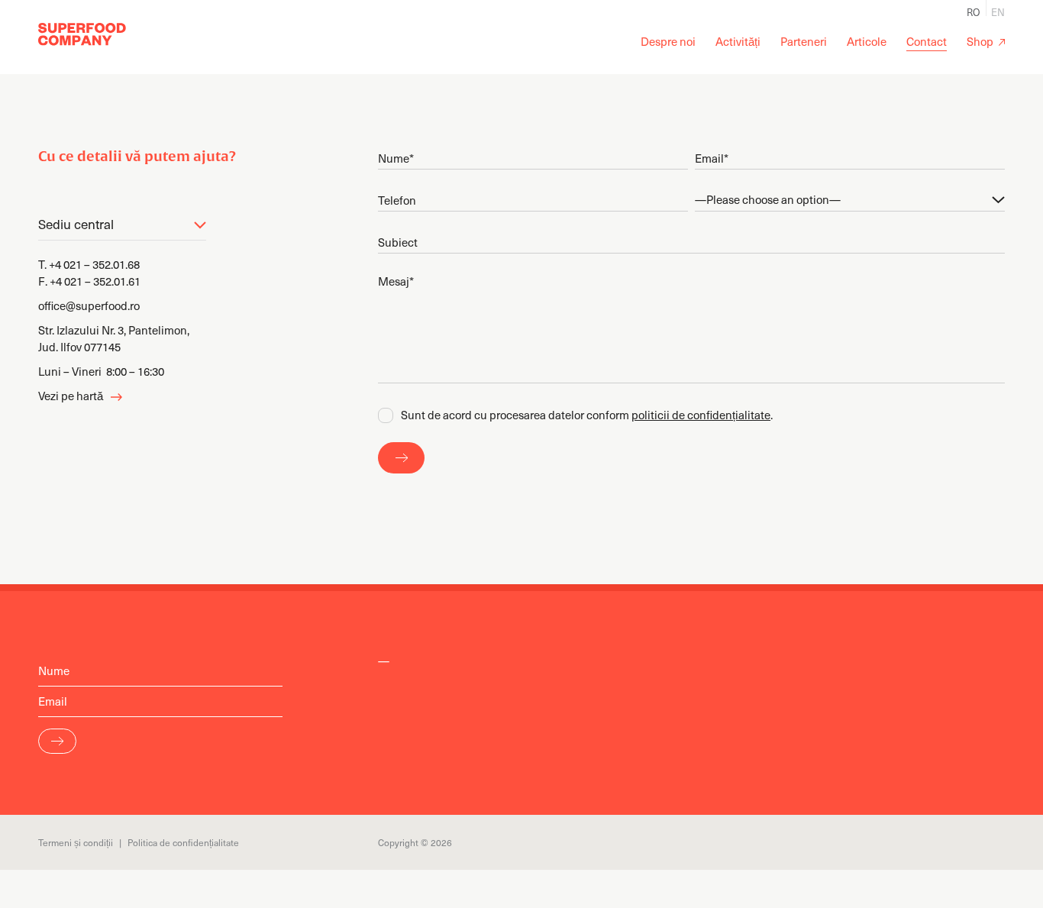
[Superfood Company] (82, 34)
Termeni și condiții (75, 842)
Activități (737, 41)
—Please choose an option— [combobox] (768, 199)
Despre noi (668, 41)
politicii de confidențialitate (700, 414)
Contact (926, 41)
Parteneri (803, 41)
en (998, 11)
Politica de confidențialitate (183, 842)
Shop (980, 41)
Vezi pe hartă (70, 395)
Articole (866, 41)
